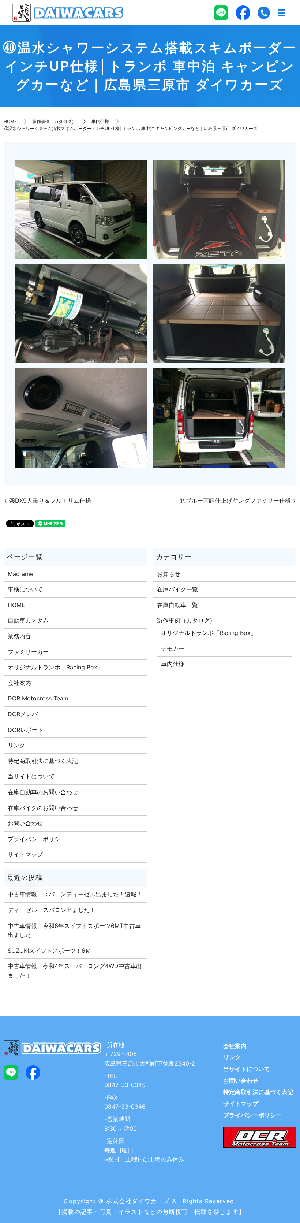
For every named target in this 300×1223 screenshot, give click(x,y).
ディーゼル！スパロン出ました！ (51, 910)
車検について (25, 589)
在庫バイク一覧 (177, 589)
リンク (16, 745)
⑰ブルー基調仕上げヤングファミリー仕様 (235, 500)
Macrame (20, 573)
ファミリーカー (28, 651)
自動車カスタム (28, 620)
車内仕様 (100, 121)
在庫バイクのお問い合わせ (43, 807)
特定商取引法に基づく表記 (43, 761)
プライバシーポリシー (37, 839)
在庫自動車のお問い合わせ (43, 792)
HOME (10, 121)
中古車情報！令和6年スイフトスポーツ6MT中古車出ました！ (74, 930)
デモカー (172, 648)
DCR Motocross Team (38, 698)
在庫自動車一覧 (177, 605)
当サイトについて (31, 776)
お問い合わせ (25, 823)
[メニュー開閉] (281, 12)
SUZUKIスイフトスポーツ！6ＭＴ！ (55, 950)
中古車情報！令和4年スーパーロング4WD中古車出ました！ (75, 970)
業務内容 (19, 636)
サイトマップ (25, 854)
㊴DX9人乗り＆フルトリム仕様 (50, 500)
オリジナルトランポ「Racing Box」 (55, 667)
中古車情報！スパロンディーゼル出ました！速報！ (75, 894)
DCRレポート (26, 729)
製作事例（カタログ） (54, 121)
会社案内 (19, 683)
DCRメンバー (26, 714)
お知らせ (168, 573)
